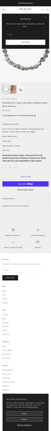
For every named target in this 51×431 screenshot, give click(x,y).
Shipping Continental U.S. (13, 235)
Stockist (5, 303)
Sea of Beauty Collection (10, 99)
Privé (4, 346)
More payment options (25, 190)
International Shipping (38, 235)
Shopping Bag (7, 370)
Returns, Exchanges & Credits (13, 247)
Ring (4, 319)
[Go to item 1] (5, 89)
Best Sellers (6, 354)
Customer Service (9, 382)
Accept (24, 413)
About (4, 299)
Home (4, 291)
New (4, 295)
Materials (5, 390)
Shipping (5, 386)
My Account (7, 374)
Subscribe (25, 42)
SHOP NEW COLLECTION (26, 3)
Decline (24, 419)
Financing (38, 247)
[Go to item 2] (13, 89)
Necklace (5, 323)
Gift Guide (6, 358)
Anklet (4, 330)
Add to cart (25, 177)
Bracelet (5, 326)
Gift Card (5, 334)
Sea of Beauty (7, 350)
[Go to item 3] (21, 89)
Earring (5, 315)
